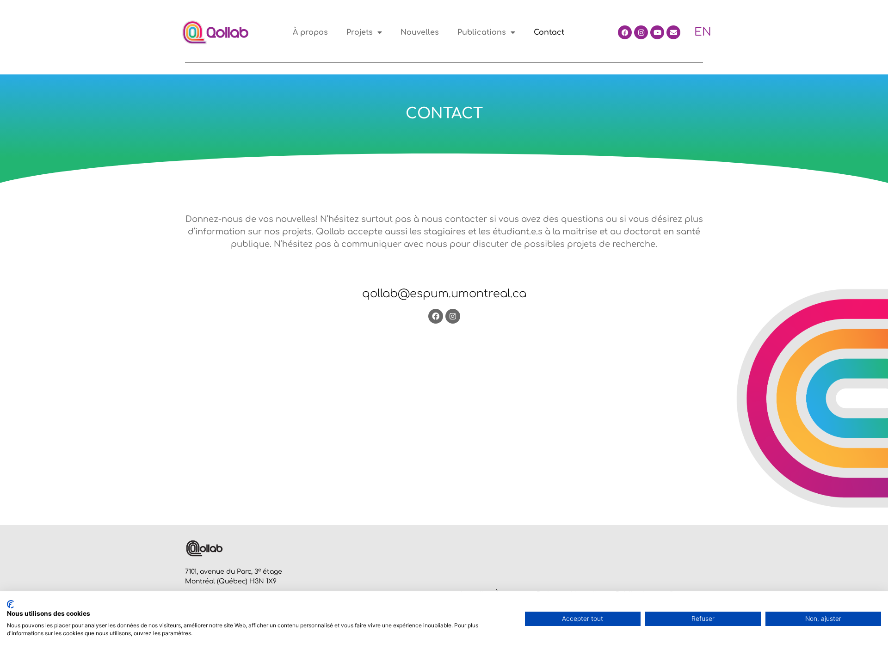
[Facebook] (625, 32)
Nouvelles (420, 32)
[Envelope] (673, 32)
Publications (481, 32)
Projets (359, 32)
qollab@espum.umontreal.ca (444, 294)
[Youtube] (657, 32)
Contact (549, 32)
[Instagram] (641, 32)
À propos (310, 32)
